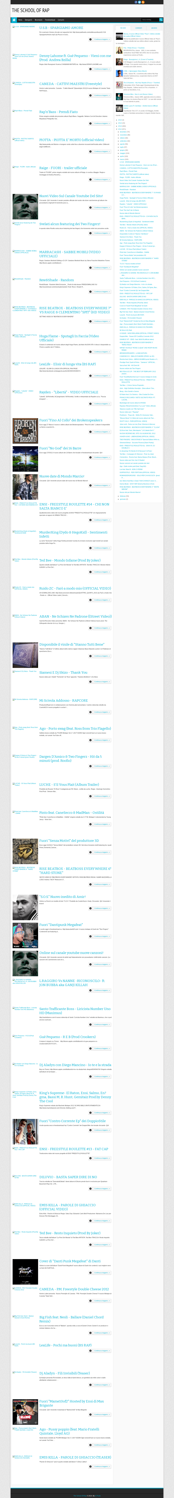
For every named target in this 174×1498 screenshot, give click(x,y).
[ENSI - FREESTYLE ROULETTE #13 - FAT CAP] (25, 1159)
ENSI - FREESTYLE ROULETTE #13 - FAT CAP (73, 1149)
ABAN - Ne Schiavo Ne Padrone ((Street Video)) (75, 616)
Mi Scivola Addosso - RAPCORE (63, 700)
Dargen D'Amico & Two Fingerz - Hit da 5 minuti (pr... (138, 246)
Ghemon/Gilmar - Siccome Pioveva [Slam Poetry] (136, 443)
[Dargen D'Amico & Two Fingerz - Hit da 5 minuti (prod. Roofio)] (25, 767)
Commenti (138, 28)
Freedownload (50, 20)
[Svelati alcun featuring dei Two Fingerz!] (25, 234)
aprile (122, 156)
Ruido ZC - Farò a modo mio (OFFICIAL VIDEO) (75, 588)
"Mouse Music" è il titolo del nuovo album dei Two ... (137, 418)
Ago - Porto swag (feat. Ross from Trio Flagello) (75, 729)
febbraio (123, 496)
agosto (122, 144)
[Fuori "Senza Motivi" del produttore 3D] (25, 851)
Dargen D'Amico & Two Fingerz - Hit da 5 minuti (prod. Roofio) (70, 759)
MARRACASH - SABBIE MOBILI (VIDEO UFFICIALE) (138, 186)
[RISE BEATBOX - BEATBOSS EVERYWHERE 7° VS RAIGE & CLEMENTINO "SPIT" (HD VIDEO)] (25, 319)
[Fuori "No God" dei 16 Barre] (25, 459)
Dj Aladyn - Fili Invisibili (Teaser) (64, 1373)
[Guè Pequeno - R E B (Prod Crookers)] (25, 1047)
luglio (122, 147)
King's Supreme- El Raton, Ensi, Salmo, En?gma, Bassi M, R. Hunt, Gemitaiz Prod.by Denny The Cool (75, 1097)
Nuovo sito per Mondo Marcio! (130, 492)
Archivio (154, 28)
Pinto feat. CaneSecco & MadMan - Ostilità (71, 813)
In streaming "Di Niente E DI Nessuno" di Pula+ (136, 451)
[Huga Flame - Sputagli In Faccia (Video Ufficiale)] (25, 347)
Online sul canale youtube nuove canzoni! (71, 953)
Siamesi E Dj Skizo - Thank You (63, 672)
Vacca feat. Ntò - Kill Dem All (129, 365)
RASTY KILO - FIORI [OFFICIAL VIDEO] (133, 421)
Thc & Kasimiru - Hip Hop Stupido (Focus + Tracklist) (142, 83)
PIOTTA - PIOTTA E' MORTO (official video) (71, 140)
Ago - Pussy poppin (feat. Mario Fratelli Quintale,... (137, 324)
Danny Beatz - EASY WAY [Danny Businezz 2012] (137, 484)
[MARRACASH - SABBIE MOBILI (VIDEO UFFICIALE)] (25, 262)
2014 (120, 123)
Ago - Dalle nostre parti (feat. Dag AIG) (133, 466)
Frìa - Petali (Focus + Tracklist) (134, 48)
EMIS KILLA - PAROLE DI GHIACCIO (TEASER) (75, 1457)
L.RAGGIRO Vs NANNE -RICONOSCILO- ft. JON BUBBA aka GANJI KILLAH (72, 983)
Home (14, 19)
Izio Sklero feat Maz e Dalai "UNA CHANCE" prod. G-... (138, 481)
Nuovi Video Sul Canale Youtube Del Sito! (71, 196)
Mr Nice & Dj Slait (126, 330)
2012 (120, 129)
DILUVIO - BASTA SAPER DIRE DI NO (68, 1177)
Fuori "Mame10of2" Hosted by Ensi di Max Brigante (137, 321)
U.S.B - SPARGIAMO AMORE (61, 28)
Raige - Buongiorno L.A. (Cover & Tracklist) (138, 59)
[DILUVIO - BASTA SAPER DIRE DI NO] (25, 1187)
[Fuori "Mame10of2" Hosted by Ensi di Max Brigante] (25, 1412)
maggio (123, 153)
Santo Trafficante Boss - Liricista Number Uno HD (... (138, 278)
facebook (135, 2)
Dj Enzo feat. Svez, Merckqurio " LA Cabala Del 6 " (137, 430)
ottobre (122, 138)
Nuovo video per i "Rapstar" (129, 412)
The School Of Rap (30, 10)
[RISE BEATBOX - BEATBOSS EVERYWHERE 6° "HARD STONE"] (25, 879)
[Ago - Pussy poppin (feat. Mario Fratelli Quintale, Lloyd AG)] (25, 1440)
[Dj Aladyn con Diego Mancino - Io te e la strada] (25, 1075)
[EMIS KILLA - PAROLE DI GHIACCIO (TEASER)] (25, 1468)
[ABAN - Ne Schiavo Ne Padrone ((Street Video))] (25, 627)
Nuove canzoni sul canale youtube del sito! (134, 463)
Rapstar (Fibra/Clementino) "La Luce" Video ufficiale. (138, 406)
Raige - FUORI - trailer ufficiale (63, 168)
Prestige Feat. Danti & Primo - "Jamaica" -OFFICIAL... (138, 362)
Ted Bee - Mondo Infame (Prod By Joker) (70, 560)
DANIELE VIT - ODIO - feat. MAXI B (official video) (137, 339)
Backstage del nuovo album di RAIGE (133, 403)
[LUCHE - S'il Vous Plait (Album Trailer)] (25, 795)
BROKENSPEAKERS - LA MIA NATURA (133, 353)
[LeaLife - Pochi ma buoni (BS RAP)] (25, 1356)
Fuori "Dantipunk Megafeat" (61, 925)
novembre (123, 135)
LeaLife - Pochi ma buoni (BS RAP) (65, 1345)
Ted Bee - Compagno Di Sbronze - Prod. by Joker (137, 454)
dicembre (123, 132)
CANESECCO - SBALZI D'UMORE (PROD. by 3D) (137, 356)
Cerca (161, 19)
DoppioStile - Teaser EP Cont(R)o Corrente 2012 (136, 336)
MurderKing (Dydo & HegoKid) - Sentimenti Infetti (137, 222)
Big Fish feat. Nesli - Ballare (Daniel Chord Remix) (137, 312)
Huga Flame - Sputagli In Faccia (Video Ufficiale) (136, 198)
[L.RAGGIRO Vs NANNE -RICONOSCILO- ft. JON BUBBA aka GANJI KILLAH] (25, 991)
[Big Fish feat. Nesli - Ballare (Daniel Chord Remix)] (25, 1328)
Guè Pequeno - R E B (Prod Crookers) (67, 1037)
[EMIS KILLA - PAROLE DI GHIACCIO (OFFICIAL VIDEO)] (25, 1216)
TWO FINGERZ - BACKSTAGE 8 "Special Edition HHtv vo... (140, 439)
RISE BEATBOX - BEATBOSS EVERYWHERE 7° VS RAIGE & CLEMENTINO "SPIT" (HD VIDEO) (75, 310)
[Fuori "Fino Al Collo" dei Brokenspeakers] (25, 431)
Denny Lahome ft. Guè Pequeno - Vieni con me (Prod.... (139, 165)
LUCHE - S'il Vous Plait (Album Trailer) (69, 785)
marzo (122, 159)
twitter (139, 2)
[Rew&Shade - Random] (25, 290)
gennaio (123, 499)
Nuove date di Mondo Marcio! (61, 476)
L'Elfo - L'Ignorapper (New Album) (135, 71)
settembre (123, 141)
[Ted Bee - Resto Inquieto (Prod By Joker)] (25, 1244)
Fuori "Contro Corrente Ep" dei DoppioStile (72, 1121)
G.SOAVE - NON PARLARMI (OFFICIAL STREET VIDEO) (139, 333)
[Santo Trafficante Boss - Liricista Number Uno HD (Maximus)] (25, 1019)
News (20, 20)
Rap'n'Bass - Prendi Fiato (58, 112)
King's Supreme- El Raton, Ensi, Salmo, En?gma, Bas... (139, 287)
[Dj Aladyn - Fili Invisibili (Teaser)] (25, 1384)
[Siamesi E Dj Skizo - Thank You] (25, 683)
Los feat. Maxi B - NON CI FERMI (131, 469)
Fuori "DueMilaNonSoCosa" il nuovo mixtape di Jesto (138, 377)
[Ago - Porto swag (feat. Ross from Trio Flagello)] (25, 739)
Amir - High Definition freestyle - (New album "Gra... (137, 388)
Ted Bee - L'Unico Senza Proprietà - (132, 385)
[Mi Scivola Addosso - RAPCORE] (25, 711)
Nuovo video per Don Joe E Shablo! (132, 460)
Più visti (123, 28)
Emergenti (28, 20)
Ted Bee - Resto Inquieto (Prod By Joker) (70, 1233)
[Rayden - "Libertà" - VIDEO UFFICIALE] (25, 403)
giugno (122, 150)
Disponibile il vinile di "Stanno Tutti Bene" (71, 644)
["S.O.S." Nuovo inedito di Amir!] (25, 907)
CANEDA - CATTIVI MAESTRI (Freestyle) (70, 84)
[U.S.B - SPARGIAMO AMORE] (25, 38)
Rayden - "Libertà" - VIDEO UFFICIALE (68, 392)
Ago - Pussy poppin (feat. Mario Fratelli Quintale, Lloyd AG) (69, 1431)
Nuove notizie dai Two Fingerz (130, 368)
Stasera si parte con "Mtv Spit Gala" (132, 409)
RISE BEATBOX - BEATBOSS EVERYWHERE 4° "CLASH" (140, 427)
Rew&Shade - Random (56, 280)
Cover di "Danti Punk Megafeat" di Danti (70, 1261)
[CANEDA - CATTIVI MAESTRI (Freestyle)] (25, 94)
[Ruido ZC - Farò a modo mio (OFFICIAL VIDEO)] (25, 599)
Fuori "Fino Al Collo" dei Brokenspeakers (70, 420)
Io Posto (98, 1496)
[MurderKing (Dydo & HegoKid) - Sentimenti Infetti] (25, 543)
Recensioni (38, 20)
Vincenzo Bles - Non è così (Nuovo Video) (138, 94)
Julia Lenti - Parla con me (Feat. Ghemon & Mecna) (137, 424)
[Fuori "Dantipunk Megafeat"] (25, 935)
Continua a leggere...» (102, 39)
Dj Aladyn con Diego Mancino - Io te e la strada (75, 1065)
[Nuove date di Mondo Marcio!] (25, 487)
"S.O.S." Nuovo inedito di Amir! (62, 897)
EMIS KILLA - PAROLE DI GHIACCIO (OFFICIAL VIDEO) (67, 1207)
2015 (120, 120)
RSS (143, 2)
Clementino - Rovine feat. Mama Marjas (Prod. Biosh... (138, 457)
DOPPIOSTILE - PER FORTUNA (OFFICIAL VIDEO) (137, 472)
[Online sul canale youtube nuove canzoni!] (25, 963)
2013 (120, 126)
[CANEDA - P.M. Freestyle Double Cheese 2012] (25, 1300)
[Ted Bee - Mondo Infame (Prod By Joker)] (25, 571)
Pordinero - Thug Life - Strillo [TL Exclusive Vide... (137, 415)
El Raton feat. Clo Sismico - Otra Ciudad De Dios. (137, 394)
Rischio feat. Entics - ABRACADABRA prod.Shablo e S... (139, 359)
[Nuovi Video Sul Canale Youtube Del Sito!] (25, 206)
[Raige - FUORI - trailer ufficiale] (25, 178)
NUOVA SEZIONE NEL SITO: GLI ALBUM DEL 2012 (137, 433)
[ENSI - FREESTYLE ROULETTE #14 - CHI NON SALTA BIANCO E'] (25, 515)
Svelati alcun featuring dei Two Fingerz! (69, 224)
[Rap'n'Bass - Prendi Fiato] (25, 122)
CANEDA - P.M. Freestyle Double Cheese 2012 (74, 1289)
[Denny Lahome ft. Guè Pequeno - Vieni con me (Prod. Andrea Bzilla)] (25, 66)
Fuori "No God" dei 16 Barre (60, 448)
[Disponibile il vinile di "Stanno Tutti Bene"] (25, 655)
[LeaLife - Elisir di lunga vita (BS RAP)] (25, 375)
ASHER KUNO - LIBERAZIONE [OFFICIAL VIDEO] (137, 436)
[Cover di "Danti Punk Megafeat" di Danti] (25, 1272)
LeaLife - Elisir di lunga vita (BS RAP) (67, 364)
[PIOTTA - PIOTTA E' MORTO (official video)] (25, 150)
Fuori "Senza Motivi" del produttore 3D (69, 841)
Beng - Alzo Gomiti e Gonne (129, 391)
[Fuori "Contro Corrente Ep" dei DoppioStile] (25, 1131)
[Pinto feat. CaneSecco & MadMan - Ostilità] (25, 823)
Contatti (61, 20)
